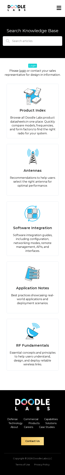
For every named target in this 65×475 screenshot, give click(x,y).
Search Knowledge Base (32, 30)
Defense (12, 419)
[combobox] (32, 41)
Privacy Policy (42, 464)
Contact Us (32, 441)
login (22, 70)
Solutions (51, 423)
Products (34, 423)
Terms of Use (23, 464)
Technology (15, 423)
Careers (28, 427)
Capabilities (51, 419)
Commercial (31, 419)
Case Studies (47, 427)
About (14, 427)
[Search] (6, 42)
